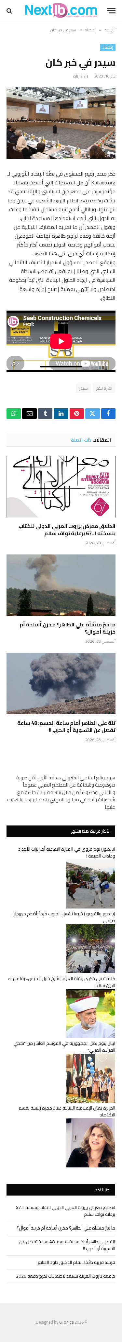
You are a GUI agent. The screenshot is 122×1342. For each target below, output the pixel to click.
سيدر (83, 388)
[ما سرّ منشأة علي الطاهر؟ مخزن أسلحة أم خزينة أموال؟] (61, 585)
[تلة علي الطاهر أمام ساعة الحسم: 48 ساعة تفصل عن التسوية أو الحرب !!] (61, 683)
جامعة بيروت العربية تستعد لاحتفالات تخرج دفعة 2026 (65, 1276)
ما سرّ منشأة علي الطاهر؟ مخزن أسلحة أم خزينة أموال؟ (67, 628)
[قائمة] (111, 10)
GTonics (66, 1322)
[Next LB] (61, 10)
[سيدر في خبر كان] (61, 123)
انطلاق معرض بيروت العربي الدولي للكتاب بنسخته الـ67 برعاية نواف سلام (67, 529)
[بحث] (10, 10)
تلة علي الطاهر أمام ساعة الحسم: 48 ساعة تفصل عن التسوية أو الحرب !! (66, 726)
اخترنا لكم (104, 388)
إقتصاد (107, 47)
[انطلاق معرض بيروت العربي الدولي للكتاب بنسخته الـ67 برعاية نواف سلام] (61, 487)
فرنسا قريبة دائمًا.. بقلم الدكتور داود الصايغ (76, 1262)
